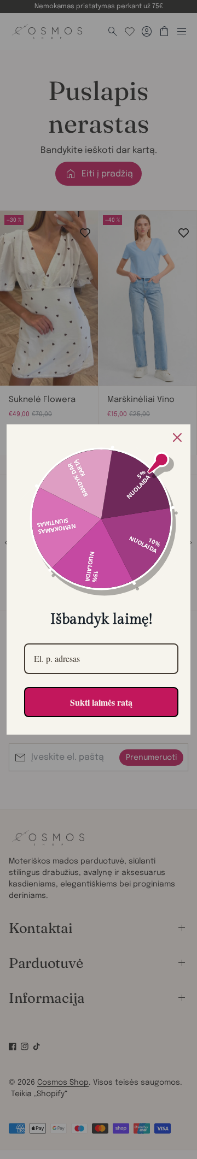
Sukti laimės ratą (101, 702)
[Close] (177, 437)
